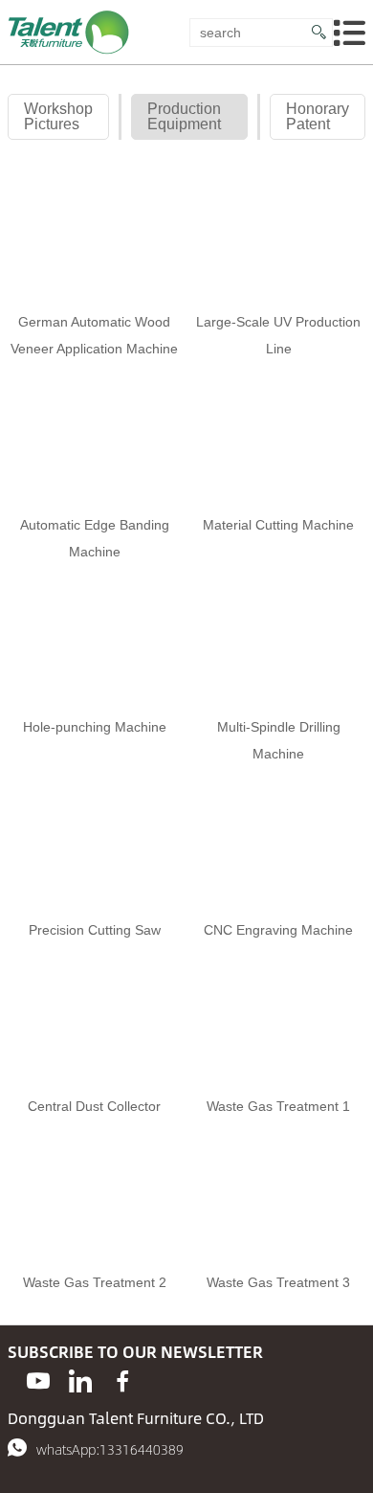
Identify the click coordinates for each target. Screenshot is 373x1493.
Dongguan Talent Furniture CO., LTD (136, 1418)
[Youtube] (38, 1381)
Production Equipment (184, 116)
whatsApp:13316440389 (110, 1448)
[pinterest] (80, 1381)
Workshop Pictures (58, 116)
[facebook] (122, 1381)
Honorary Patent (317, 116)
